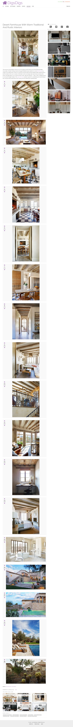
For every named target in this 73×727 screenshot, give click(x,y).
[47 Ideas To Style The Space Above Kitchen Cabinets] (59, 107)
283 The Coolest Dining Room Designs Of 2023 (39, 704)
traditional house (6, 716)
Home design (28, 6)
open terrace (20, 77)
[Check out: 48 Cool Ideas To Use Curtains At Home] (39, 697)
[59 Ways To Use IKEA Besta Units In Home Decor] (59, 36)
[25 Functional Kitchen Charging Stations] (59, 72)
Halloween (60, 1)
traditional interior (23, 716)
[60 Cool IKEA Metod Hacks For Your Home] (59, 83)
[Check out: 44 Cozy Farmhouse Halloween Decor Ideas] (10, 697)
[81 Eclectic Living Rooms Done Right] (59, 60)
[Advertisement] (36, 15)
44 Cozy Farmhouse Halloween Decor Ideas (10, 694)
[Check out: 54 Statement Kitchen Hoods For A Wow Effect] (25, 706)
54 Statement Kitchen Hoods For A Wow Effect (24, 704)
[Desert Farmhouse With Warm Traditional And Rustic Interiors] (24, 66)
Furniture (23, 6)
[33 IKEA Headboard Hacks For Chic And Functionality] (59, 48)
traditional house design (14, 716)
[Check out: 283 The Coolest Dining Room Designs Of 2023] (39, 706)
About (42, 724)
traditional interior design (32, 716)
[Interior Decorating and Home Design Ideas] (12, 5)
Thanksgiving (67, 1)
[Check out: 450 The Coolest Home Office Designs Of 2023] (25, 697)
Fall (63, 1)
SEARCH (69, 6)
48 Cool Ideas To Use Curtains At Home (39, 694)
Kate (16, 689)
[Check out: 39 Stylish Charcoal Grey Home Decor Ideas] (10, 706)
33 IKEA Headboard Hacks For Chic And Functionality (57, 52)
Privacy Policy (37, 724)
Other (33, 6)
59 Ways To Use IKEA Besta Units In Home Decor (58, 40)
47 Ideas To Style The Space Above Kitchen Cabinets (58, 111)
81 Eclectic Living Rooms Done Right (57, 64)
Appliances (7, 6)
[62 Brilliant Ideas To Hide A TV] (59, 95)
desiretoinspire (8, 686)
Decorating (18, 6)
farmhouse (39, 71)
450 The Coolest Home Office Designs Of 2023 (24, 695)
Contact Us (31, 724)
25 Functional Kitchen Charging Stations (58, 76)
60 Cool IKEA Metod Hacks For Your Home (58, 88)
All (3, 6)
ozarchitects (14, 686)
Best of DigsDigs (12, 6)
